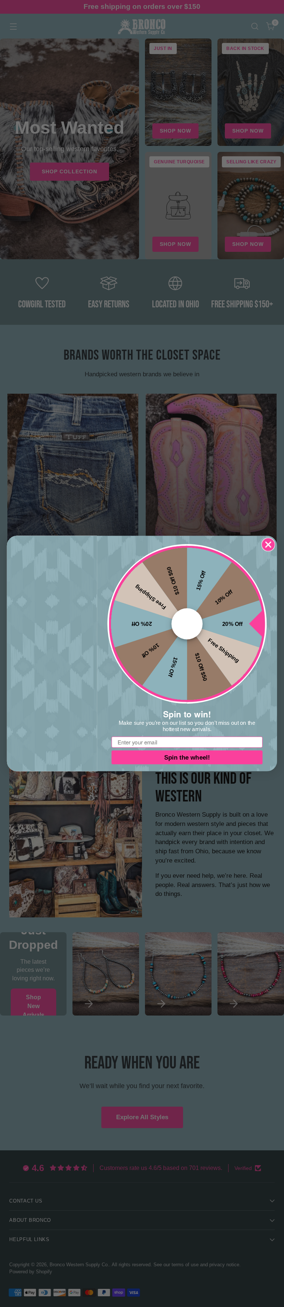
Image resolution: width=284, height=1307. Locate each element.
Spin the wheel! (187, 757)
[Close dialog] (268, 545)
